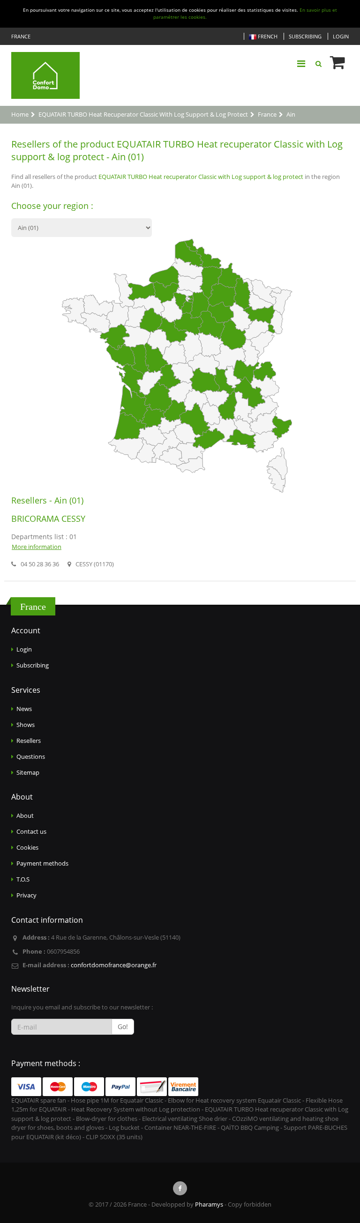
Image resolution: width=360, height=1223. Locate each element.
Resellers (28, 740)
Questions (30, 756)
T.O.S (23, 879)
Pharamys (209, 1204)
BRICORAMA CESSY (48, 518)
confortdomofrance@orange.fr (114, 965)
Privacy (26, 895)
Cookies (27, 847)
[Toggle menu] (301, 63)
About (25, 815)
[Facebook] (180, 1188)
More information (36, 546)
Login (341, 36)
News (24, 708)
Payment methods (42, 863)
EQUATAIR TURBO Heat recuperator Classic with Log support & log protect (200, 176)
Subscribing (305, 36)
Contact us (31, 831)
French (267, 36)
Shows (25, 724)
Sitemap (27, 772)
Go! (123, 1026)
